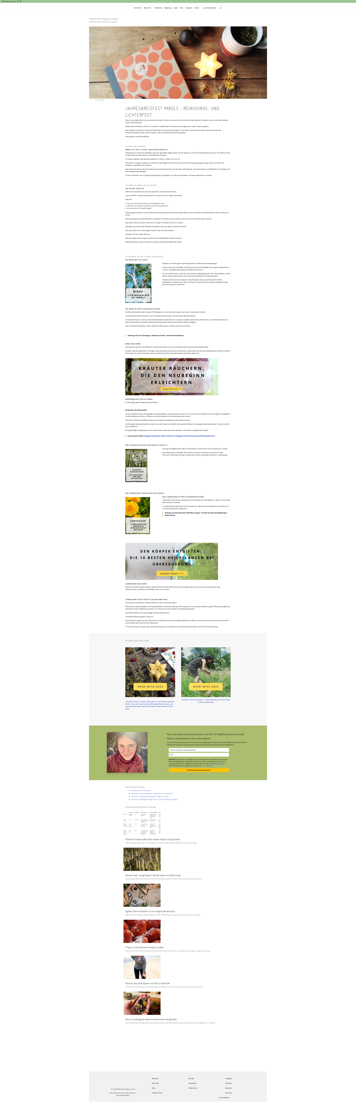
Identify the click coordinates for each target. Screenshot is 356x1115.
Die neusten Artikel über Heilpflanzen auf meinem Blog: (140, 807)
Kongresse (189, 8)
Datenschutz (208, 766)
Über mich (147, 8)
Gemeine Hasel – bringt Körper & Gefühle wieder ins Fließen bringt (152, 875)
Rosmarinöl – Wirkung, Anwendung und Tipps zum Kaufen (150, 796)
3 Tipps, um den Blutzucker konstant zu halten (144, 947)
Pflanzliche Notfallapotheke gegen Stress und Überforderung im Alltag (154, 799)
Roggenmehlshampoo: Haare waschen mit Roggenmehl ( (179, 436)
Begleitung (168, 8)
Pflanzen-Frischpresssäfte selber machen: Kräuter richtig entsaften (152, 839)
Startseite (155, 1078)
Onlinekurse (158, 8)
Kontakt (191, 1078)
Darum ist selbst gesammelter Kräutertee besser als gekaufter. (151, 1019)
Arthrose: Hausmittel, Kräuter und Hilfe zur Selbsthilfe (147, 983)
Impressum (192, 1083)
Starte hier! (137, 8)
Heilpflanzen (92, 22)
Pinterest (228, 1083)
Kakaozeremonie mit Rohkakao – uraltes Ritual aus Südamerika (152, 793)
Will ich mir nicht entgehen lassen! (198, 770)
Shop (181, 8)
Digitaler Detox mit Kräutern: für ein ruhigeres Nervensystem (150, 911)
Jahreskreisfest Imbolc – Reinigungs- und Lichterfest (103, 19)
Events (197, 8)
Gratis (176, 8)
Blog (153, 1088)
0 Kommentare (112, 22)
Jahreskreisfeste (102, 22)
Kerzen (175, 159)
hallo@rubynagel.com (217, 764)
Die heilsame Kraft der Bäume (141, 791)
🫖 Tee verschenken (209, 8)
